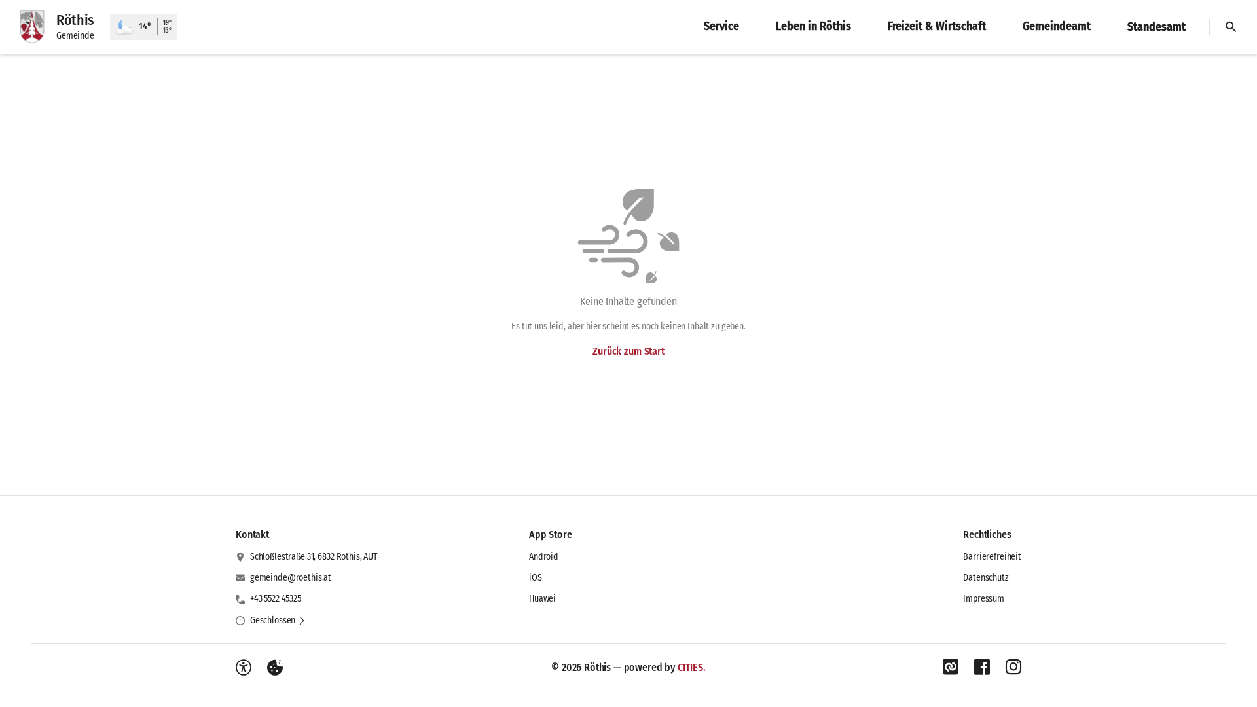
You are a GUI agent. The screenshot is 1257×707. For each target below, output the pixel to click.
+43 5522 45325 (275, 598)
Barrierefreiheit (992, 556)
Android (543, 556)
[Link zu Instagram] (1013, 667)
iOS (535, 577)
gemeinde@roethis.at (290, 577)
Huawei (542, 598)
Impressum (983, 598)
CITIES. (692, 667)
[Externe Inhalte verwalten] (275, 668)
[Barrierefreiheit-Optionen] (243, 668)
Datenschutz (985, 577)
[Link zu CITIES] (950, 667)
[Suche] (1230, 26)
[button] (278, 620)
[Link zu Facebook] (982, 667)
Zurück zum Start (628, 351)
